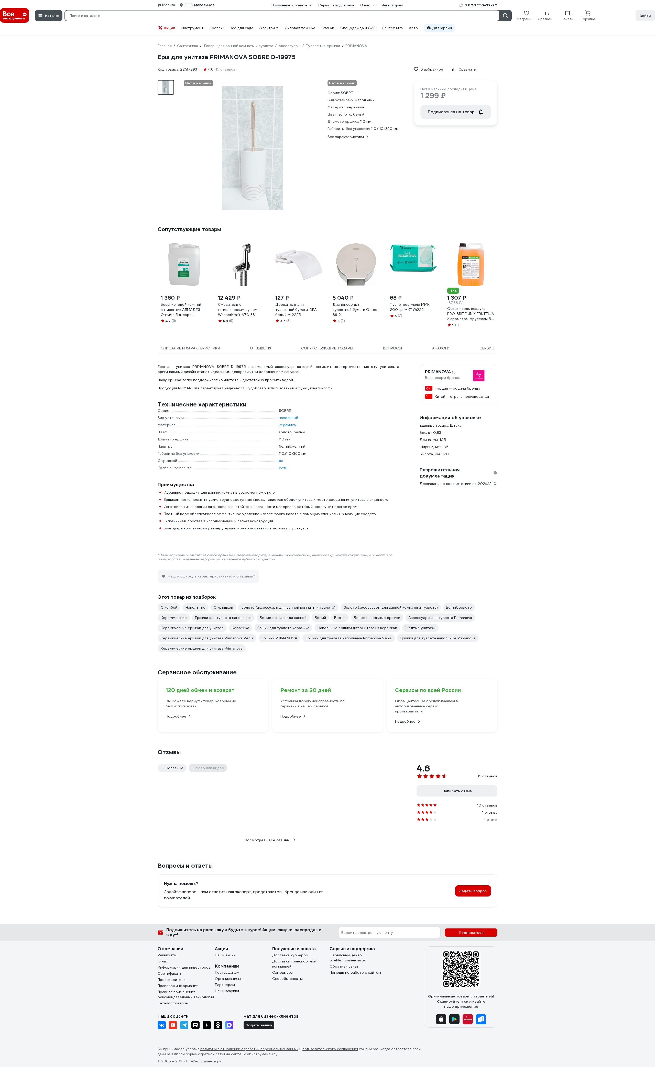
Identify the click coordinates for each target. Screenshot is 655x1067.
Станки (327, 28)
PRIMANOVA (438, 371)
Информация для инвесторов (184, 967)
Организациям (228, 978)
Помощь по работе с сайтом (355, 972)
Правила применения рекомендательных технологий (186, 994)
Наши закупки (227, 991)
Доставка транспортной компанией (294, 964)
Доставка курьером (290, 955)
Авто (413, 28)
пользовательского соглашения (330, 1049)
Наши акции (225, 955)
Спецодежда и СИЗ (358, 28)
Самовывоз (282, 972)
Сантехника (392, 28)
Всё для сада (241, 28)
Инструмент (192, 28)
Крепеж (217, 28)
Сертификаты (170, 973)
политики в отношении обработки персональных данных (249, 1049)
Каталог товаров (173, 1003)
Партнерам (225, 984)
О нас (163, 961)
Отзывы (169, 752)
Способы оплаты (287, 978)
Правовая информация (178, 985)
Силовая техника (300, 28)
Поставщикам (227, 972)
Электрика (269, 28)
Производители (171, 979)
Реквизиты (167, 955)
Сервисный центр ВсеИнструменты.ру (348, 957)
